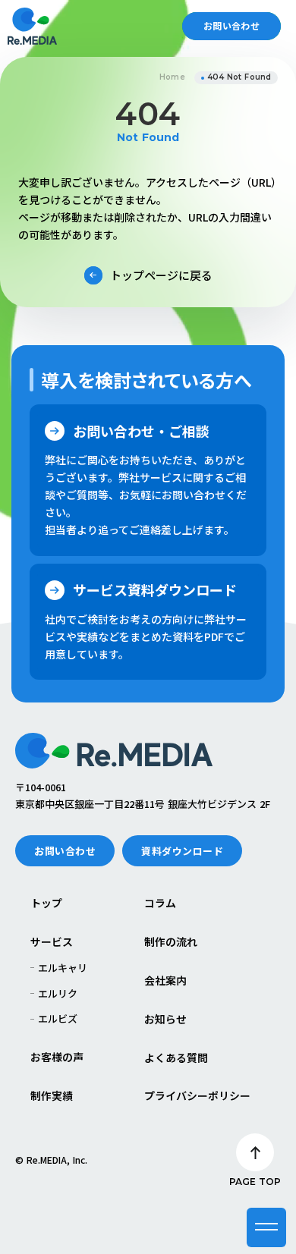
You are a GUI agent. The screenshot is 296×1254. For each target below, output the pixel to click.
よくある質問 (176, 1057)
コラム (160, 903)
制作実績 (51, 1095)
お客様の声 (56, 1057)
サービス (51, 941)
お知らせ (165, 1019)
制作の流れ (170, 941)
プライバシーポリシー (197, 1095)
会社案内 (165, 980)
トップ (46, 903)
